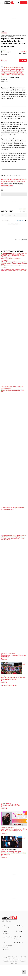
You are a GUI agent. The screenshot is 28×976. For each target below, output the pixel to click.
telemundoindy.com (7, 186)
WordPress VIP (14, 961)
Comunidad (4, 827)
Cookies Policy (18, 926)
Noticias (4, 33)
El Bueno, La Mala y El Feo (10, 805)
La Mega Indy (8, 803)
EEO (4, 942)
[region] (14, 225)
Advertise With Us (8, 937)
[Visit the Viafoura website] (24, 239)
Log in (20, 208)
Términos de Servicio (17, 938)
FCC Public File (18, 942)
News (2, 849)
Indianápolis (4, 653)
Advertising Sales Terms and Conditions (7, 947)
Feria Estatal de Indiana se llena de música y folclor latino (13, 678)
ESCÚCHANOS (23, 2)
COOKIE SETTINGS (6, 932)
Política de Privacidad (6, 927)
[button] (14, 31)
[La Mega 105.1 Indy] (9, 919)
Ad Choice (19, 931)
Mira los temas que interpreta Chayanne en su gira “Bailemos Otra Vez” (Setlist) (13, 852)
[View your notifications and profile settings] (18, 2)
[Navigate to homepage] (9, 2)
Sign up (24, 208)
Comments (4, 61)
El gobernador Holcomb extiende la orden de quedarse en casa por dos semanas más (14, 181)
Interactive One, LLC (18, 957)
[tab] (5, 220)
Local (2, 675)
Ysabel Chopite (11, 653)
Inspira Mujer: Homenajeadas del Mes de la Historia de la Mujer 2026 (14, 830)
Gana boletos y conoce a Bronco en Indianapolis (13, 656)
